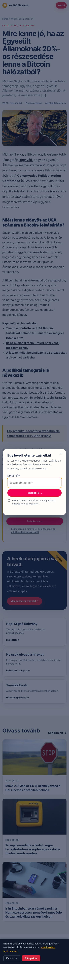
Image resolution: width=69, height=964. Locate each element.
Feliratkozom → (34, 493)
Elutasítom (11, 958)
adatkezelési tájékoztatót (25, 503)
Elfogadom (31, 958)
